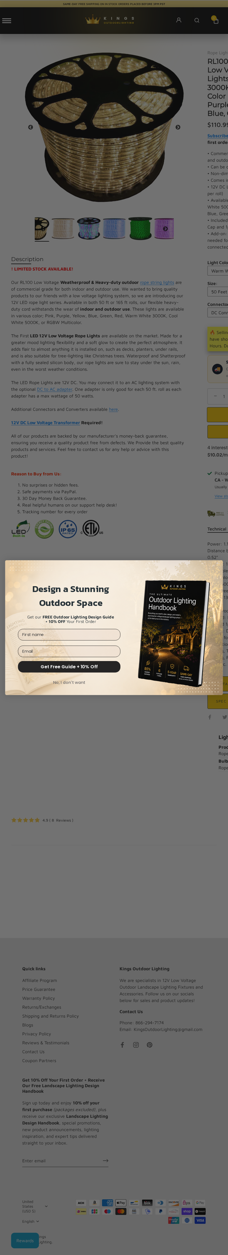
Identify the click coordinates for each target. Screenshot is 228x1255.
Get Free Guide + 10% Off (69, 666)
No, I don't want (69, 682)
